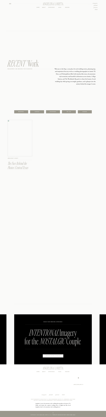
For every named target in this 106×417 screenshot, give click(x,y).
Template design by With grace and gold (63, 414)
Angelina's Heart (13, 158)
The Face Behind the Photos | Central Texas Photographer (18, 167)
